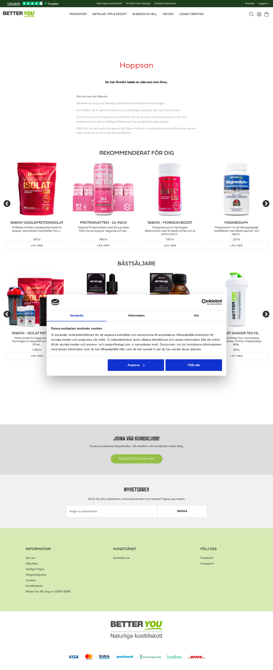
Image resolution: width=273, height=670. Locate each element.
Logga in (263, 3)
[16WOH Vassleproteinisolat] (37, 189)
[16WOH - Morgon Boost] (170, 189)
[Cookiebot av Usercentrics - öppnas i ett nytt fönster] (204, 302)
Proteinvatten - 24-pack (103, 223)
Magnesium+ (236, 223)
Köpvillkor (32, 563)
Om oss (30, 558)
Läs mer (37, 246)
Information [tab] (136, 315)
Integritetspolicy (36, 574)
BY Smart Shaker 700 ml (236, 333)
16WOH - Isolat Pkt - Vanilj (37, 333)
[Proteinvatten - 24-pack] (103, 189)
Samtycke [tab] (77, 315)
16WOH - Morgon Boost (169, 223)
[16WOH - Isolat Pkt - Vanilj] (37, 299)
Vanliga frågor (35, 569)
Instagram (207, 563)
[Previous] (7, 203)
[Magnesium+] (236, 189)
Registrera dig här (136, 458)
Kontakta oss (121, 558)
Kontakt (249, 3)
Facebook (206, 558)
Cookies (31, 580)
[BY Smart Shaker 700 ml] (236, 299)
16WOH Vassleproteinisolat (37, 223)
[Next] (266, 203)
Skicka (182, 511)
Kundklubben (34, 586)
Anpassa (134, 365)
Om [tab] (196, 315)
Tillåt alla (193, 365)
